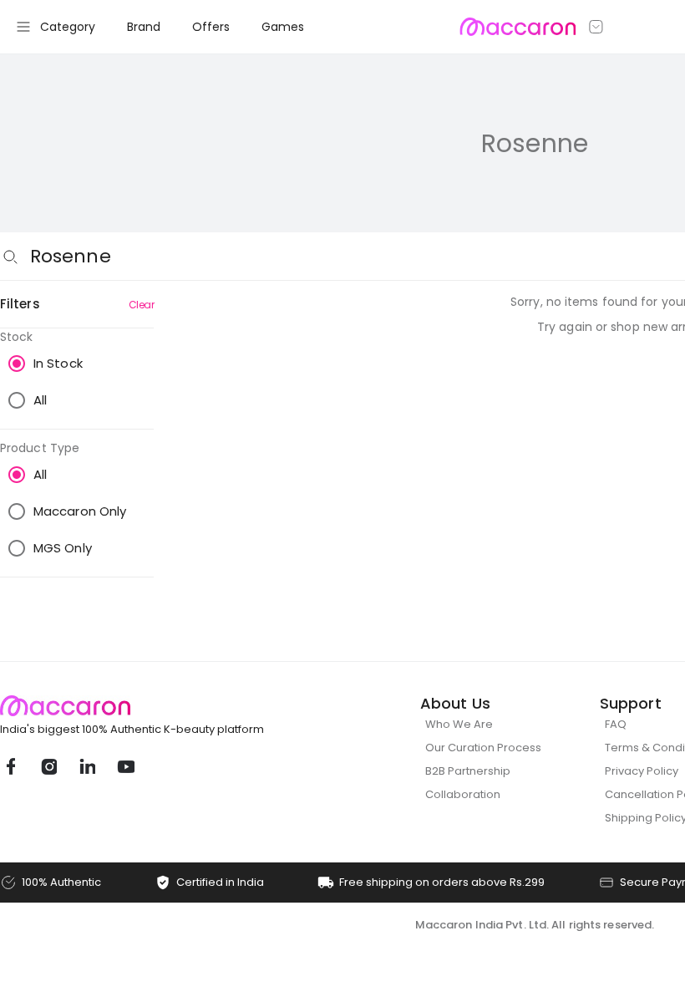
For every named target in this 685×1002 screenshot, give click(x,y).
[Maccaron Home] (163, 705)
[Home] (517, 27)
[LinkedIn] (87, 766)
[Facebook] (10, 766)
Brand (143, 26)
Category (67, 26)
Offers (211, 26)
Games (282, 26)
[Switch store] (596, 26)
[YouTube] (125, 766)
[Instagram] (48, 766)
